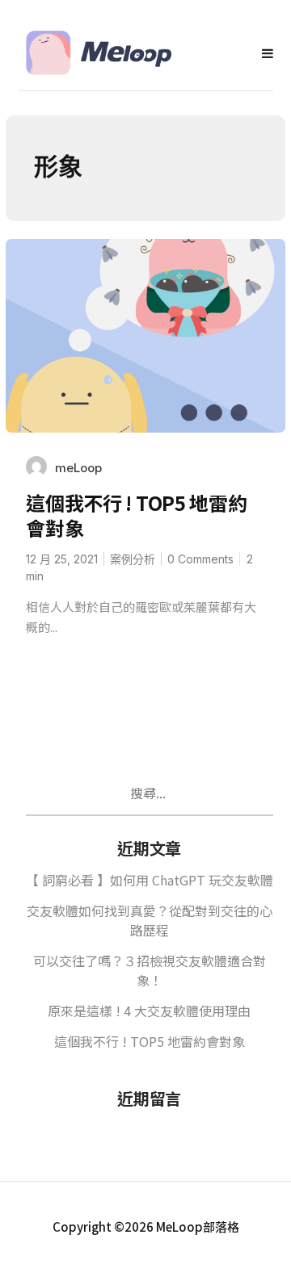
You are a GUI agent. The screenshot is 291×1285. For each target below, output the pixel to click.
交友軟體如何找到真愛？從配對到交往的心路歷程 (149, 920)
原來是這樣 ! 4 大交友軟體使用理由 (149, 1010)
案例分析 (132, 559)
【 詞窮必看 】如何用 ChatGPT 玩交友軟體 (149, 879)
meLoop (78, 467)
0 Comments (200, 559)
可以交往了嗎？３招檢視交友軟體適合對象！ (149, 970)
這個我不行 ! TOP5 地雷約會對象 (136, 515)
